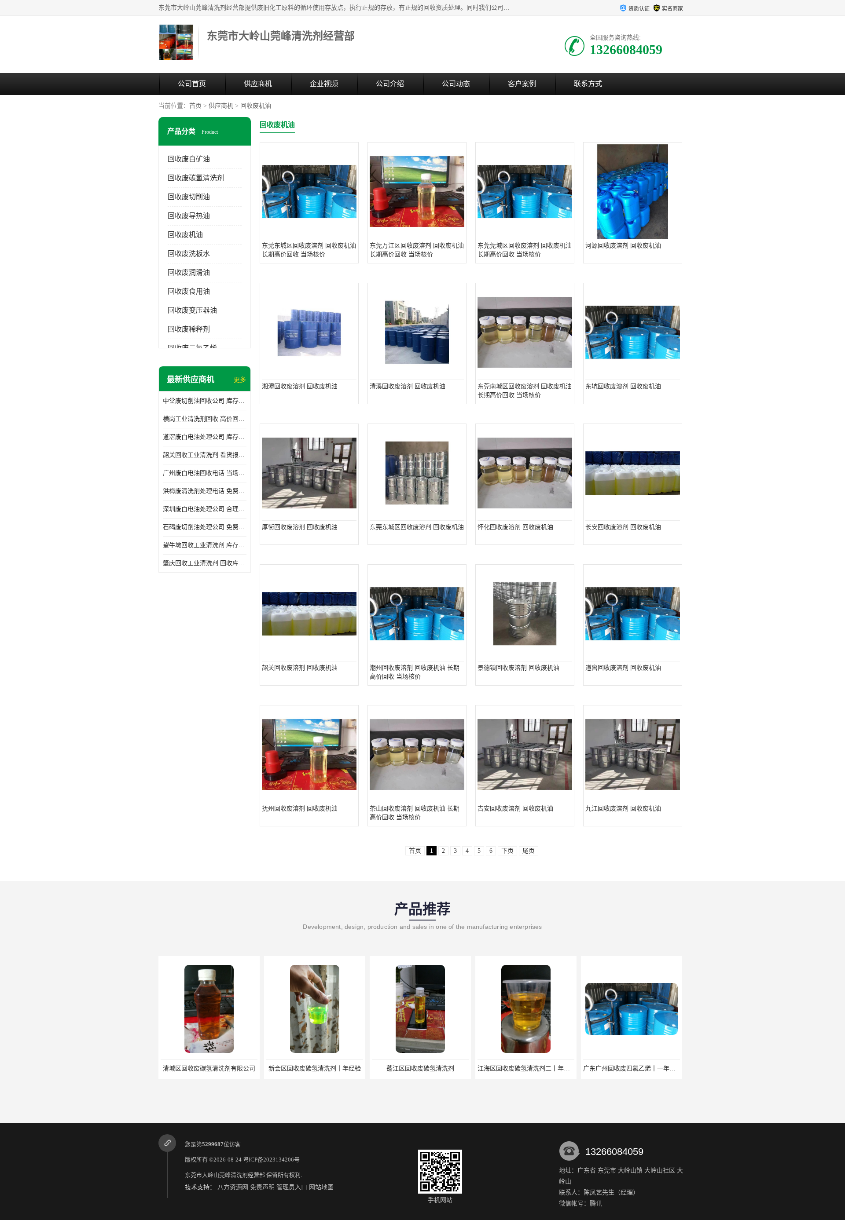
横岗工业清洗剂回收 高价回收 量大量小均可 (204, 419)
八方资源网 (232, 1187)
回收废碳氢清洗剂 (196, 178)
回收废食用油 (189, 291)
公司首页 (192, 84)
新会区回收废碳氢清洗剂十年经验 (314, 1068)
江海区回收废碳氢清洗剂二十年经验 (527, 1068)
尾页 (528, 850)
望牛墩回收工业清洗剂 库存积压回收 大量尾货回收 (204, 545)
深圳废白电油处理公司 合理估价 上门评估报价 (204, 509)
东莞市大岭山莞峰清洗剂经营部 (225, 1175)
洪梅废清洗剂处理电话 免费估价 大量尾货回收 (204, 491)
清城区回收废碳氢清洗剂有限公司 (209, 1068)
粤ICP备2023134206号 (271, 1159)
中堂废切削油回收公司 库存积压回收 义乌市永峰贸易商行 (204, 401)
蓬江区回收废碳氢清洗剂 (420, 1068)
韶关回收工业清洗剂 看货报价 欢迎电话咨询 (204, 455)
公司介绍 (390, 84)
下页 (507, 850)
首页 (195, 105)
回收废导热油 (189, 215)
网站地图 (321, 1187)
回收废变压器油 (192, 310)
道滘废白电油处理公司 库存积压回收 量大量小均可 (204, 437)
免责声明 (262, 1187)
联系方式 (588, 84)
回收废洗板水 (189, 253)
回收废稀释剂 (189, 329)
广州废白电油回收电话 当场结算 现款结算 (204, 473)
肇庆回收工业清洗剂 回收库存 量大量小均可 (204, 563)
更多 (240, 379)
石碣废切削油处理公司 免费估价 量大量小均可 (204, 527)
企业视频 (324, 84)
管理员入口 (291, 1187)
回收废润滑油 (189, 272)
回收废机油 (255, 105)
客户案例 (522, 84)
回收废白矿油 (189, 159)
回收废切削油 (189, 197)
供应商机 (258, 84)
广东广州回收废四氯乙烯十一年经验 (632, 1068)
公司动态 (456, 84)
